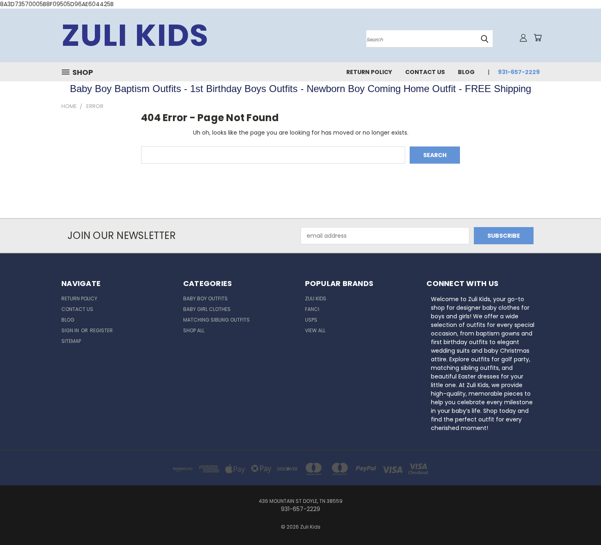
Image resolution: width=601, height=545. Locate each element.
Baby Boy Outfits (205, 298)
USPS (311, 319)
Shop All (193, 330)
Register (101, 330)
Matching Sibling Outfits (216, 319)
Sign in (70, 330)
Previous (580, 519)
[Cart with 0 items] (538, 38)
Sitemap (71, 341)
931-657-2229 (519, 72)
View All (315, 330)
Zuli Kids (315, 298)
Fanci (312, 309)
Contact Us (425, 72)
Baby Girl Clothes (207, 309)
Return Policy (369, 72)
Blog (466, 72)
